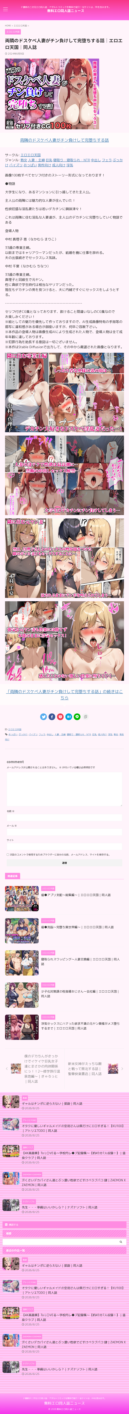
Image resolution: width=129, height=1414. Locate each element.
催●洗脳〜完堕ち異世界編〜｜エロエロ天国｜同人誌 (77, 927)
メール (12, 825)
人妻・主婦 (60, 734)
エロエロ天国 (30, 155)
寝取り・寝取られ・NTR (79, 734)
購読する (13, 1224)
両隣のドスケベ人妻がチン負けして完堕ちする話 (64, 140)
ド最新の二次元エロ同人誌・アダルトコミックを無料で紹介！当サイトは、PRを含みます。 (64, 1398)
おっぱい (13, 734)
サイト (10, 840)
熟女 (116, 734)
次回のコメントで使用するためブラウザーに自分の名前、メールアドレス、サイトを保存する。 (60, 854)
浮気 (110, 734)
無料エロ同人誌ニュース (65, 10)
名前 (10, 811)
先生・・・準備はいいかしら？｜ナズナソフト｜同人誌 (59, 1207)
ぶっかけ (23, 734)
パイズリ (33, 734)
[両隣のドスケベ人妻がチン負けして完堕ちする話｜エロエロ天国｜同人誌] (68, 716)
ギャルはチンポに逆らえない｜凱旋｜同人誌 (52, 1103)
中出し (50, 734)
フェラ (42, 734)
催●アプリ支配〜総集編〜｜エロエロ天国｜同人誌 (76, 895)
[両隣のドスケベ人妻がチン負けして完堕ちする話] (64, 429)
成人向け (102, 734)
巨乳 (94, 734)
